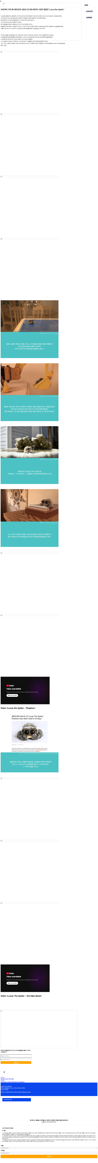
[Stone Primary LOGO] (42, 40)
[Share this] (4, 1072)
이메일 (3, 1150)
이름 (2, 1145)
